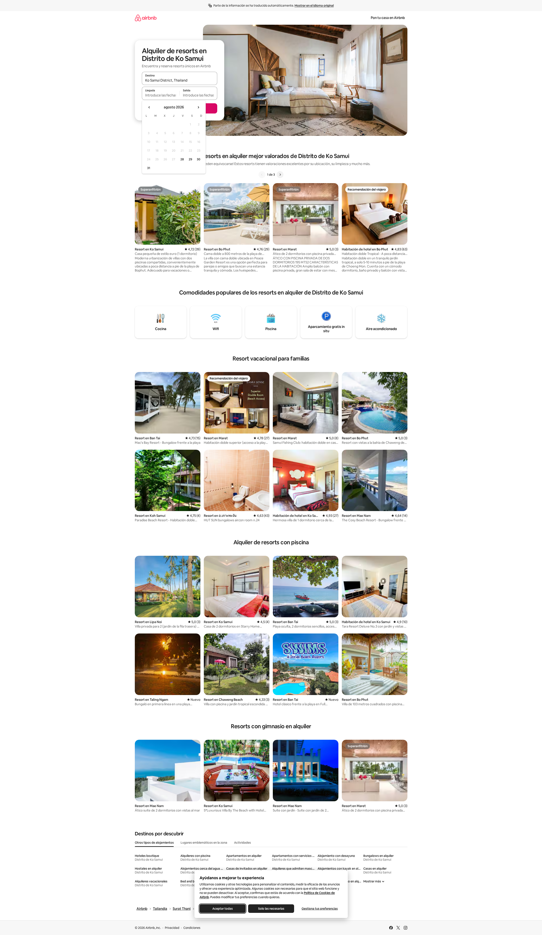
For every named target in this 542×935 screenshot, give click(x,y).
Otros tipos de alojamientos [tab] (154, 843)
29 (190, 159)
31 (148, 168)
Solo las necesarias (271, 909)
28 (182, 159)
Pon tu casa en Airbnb (388, 18)
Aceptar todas (222, 909)
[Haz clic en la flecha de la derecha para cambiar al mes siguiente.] (198, 107)
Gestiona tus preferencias (320, 909)
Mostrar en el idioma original (314, 5)
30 (198, 159)
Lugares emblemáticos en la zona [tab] (204, 843)
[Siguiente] (280, 174)
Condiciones (191, 928)
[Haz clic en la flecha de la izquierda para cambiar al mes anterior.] (149, 107)
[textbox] (160, 95)
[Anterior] (262, 174)
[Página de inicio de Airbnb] (146, 17)
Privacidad (172, 928)
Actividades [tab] (242, 843)
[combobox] (179, 80)
